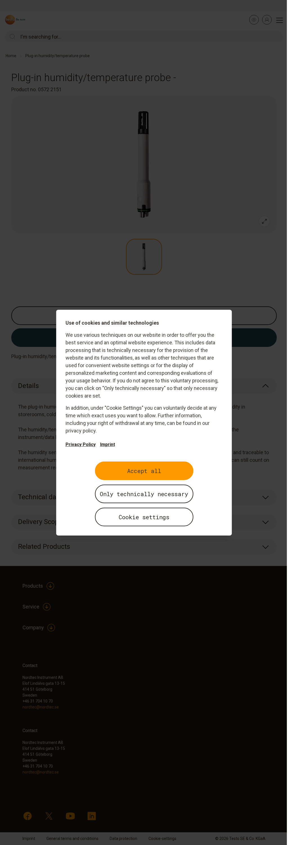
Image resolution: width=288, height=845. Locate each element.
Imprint (107, 444)
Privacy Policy (81, 444)
